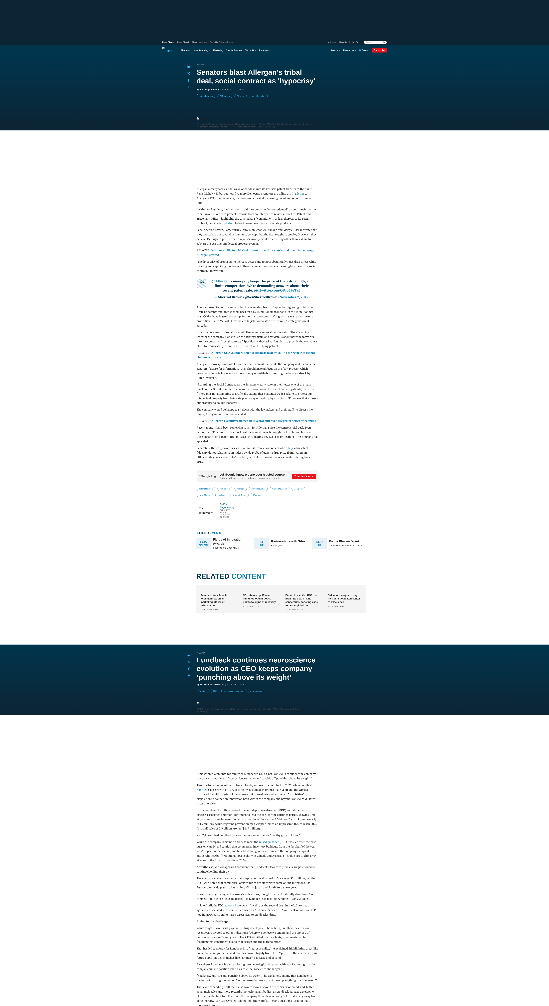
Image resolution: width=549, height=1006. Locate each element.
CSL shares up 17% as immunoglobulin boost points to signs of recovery (259, 598)
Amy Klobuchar (258, 96)
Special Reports (234, 50)
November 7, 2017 (294, 297)
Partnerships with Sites (288, 541)
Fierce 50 (249, 50)
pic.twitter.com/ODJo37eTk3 (277, 290)
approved (230, 905)
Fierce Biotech (183, 42)
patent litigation (206, 96)
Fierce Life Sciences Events (221, 42)
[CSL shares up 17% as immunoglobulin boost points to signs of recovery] (259, 589)
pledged (229, 223)
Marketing (218, 50)
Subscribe (379, 50)
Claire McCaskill (279, 489)
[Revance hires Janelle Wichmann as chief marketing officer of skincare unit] (216, 589)
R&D (215, 691)
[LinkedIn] (353, 42)
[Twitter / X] (357, 42)
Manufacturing (201, 50)
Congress (298, 489)
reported (202, 790)
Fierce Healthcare (199, 42)
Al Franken (225, 96)
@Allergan (221, 281)
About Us (343, 42)
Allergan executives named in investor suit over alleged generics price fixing (263, 421)
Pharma (185, 50)
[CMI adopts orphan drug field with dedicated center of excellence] (344, 589)
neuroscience (256, 691)
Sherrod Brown (239, 495)
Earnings (203, 691)
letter (300, 193)
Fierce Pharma (168, 42)
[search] (384, 42)
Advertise (332, 42)
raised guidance (269, 842)
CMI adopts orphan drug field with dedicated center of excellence (344, 598)
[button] (188, 87)
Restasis (221, 495)
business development (234, 691)
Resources (348, 50)
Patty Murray (205, 495)
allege (290, 448)
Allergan (240, 96)
